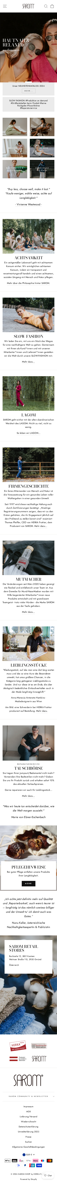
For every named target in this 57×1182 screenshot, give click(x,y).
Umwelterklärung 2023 (28, 1131)
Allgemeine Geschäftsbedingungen (28, 1146)
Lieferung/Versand (28, 1116)
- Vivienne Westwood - (28, 204)
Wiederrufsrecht (28, 1121)
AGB (28, 1111)
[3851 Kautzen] (28, 984)
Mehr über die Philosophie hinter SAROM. (28, 283)
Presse (28, 1136)
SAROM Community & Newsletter (28, 1096)
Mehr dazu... (28, 361)
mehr (28, 883)
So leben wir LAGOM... (28, 433)
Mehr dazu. (42, 711)
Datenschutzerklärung (28, 1126)
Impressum (28, 1106)
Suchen (28, 1141)
